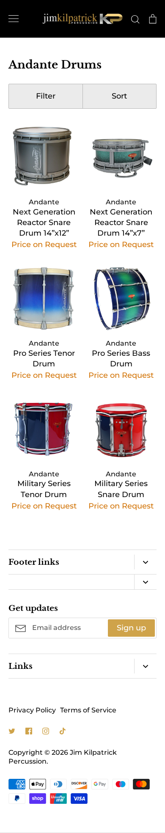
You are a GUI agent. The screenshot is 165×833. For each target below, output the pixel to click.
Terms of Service (88, 710)
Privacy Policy (32, 710)
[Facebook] (28, 731)
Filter (45, 96)
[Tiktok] (62, 731)
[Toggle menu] (13, 18)
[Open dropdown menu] (145, 562)
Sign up (131, 627)
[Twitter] (11, 731)
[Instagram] (45, 731)
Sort (119, 96)
